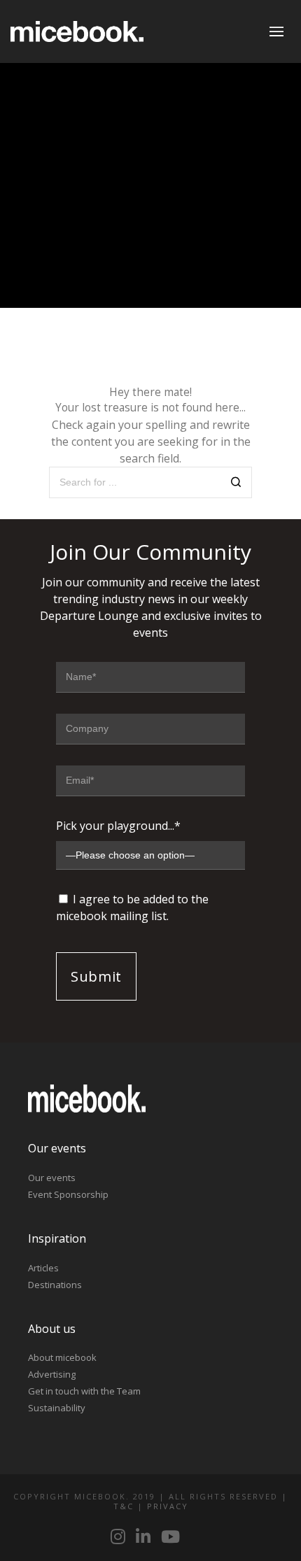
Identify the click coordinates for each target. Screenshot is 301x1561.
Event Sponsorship (68, 1194)
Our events (52, 1177)
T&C (123, 1506)
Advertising (52, 1374)
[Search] (236, 484)
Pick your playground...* (118, 825)
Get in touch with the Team (84, 1391)
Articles (43, 1268)
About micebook (62, 1357)
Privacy (167, 1506)
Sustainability (56, 1407)
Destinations (55, 1284)
